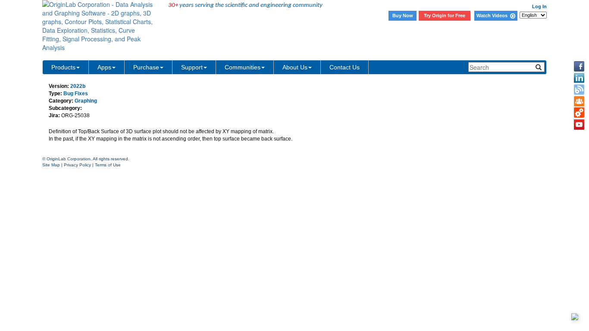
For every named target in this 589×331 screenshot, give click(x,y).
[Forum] (579, 101)
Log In (539, 6)
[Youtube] (579, 124)
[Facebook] (579, 66)
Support (192, 67)
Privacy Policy (77, 164)
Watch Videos (493, 15)
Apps (104, 67)
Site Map (51, 164)
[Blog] (579, 89)
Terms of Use (108, 164)
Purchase (146, 67)
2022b (77, 86)
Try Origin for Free (444, 15)
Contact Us (344, 67)
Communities (242, 67)
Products (63, 67)
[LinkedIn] (579, 78)
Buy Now (402, 15)
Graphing (86, 101)
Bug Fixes (75, 94)
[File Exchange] (579, 113)
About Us (294, 67)
